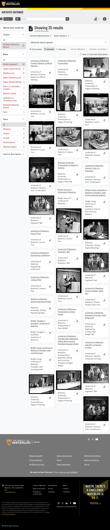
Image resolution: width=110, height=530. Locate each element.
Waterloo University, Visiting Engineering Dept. (41, 300)
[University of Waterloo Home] (11, 4)
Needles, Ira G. (13, 73)
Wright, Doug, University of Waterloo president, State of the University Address (96, 192)
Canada (13, 138)
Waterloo (13, 129)
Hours (59, 460)
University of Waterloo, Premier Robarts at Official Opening (41, 63)
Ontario (13, 134)
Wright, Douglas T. (13, 64)
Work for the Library (92, 456)
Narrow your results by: (13, 27)
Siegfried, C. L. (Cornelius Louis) (13, 99)
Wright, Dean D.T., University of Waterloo (67, 190)
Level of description (12, 154)
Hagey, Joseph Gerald (13, 69)
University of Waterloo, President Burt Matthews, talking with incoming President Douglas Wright (68, 340)
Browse (7, 19)
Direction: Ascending (98, 49)
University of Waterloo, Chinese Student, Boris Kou (94, 291)
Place (5, 119)
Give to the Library (91, 460)
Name (5, 54)
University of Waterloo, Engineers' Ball (67, 250)
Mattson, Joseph (13, 94)
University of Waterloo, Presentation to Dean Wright (67, 312)
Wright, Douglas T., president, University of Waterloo (40, 323)
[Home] (1, 19)
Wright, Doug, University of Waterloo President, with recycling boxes (41, 350)
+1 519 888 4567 (10, 492)
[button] (96, 18)
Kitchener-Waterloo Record (13, 45)
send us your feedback (68, 472)
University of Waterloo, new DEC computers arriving (94, 345)
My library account (36, 464)
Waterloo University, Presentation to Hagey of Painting (68, 165)
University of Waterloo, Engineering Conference (40, 254)
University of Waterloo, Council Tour (40, 232)
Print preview (37, 49)
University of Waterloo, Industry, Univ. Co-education (94, 168)
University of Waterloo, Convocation (67, 62)
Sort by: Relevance (78, 49)
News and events (63, 464)
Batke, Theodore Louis (13, 78)
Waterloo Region (13, 147)
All (4, 40)
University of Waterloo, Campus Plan (40, 278)
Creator (6, 34)
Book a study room (64, 456)
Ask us (86, 464)
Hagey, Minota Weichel (13, 82)
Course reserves (35, 460)
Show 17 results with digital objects (95, 54)
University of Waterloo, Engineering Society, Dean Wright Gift (95, 315)
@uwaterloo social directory (66, 506)
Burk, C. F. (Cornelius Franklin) (13, 87)
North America (13, 142)
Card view (50, 49)
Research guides (36, 456)
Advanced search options (42, 42)
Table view (62, 49)
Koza (13, 112)
